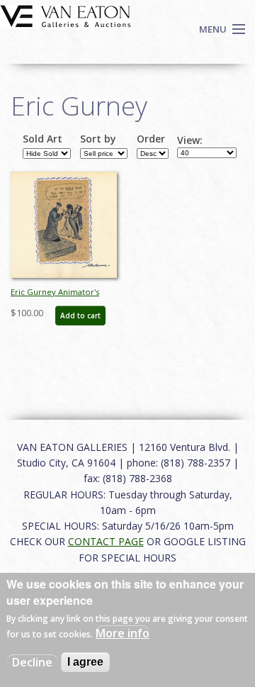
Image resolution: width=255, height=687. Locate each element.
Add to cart (80, 315)
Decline (32, 662)
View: (190, 140)
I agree (85, 662)
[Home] (65, 15)
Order (151, 139)
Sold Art (42, 139)
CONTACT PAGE (106, 541)
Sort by (98, 139)
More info (122, 633)
